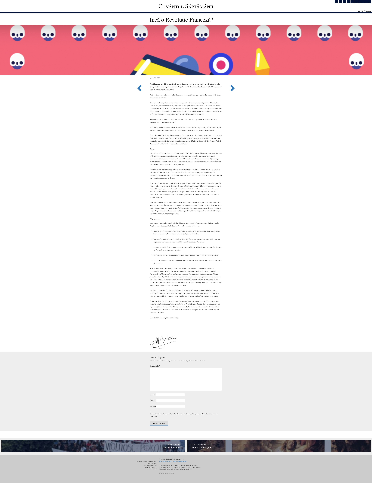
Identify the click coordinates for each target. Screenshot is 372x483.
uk (357, 2)
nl (369, 2)
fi (348, 2)
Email (152, 400)
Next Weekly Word (139, 80)
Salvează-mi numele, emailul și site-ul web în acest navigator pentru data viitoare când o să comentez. (183, 415)
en (336, 2)
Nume (152, 395)
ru (353, 2)
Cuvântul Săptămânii (186, 6)
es (361, 2)
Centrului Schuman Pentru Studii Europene (173, 461)
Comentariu (155, 366)
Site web (153, 406)
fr (340, 2)
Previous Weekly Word (233, 80)
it (344, 2)
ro (365, 2)
